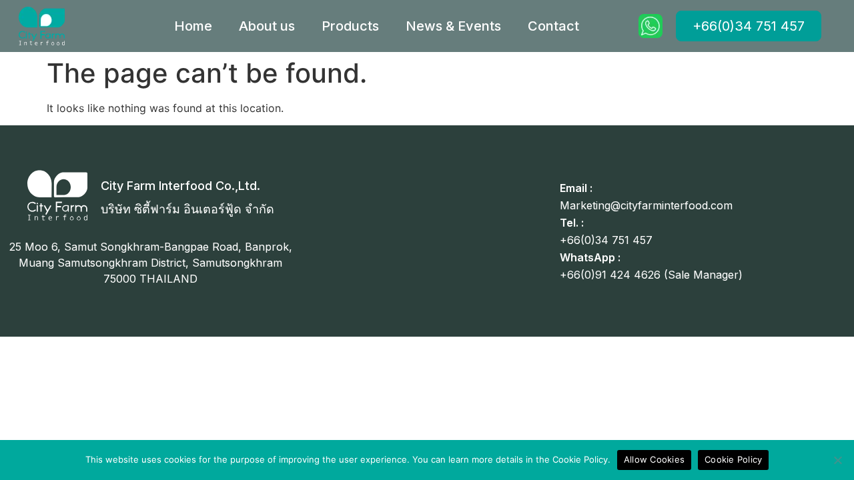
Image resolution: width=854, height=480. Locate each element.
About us (267, 26)
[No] (837, 460)
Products (350, 26)
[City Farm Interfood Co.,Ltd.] (57, 195)
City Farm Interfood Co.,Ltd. (180, 186)
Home (193, 26)
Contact (553, 26)
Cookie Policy (733, 459)
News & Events (453, 26)
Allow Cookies (654, 459)
